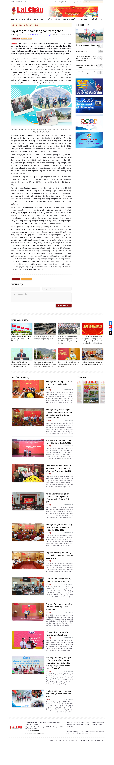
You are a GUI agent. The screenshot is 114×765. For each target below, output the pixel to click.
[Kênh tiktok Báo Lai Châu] (110, 333)
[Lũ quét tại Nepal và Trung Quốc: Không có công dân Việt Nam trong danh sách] (45, 329)
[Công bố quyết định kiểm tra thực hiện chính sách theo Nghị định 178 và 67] (69, 354)
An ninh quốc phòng (83, 19)
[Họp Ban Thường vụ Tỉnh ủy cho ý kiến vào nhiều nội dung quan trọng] (28, 560)
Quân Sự (36, 25)
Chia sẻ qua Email (27, 38)
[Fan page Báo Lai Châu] (110, 323)
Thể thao (57, 19)
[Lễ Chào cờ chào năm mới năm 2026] (89, 35)
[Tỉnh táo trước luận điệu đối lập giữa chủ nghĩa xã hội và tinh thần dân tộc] (21, 329)
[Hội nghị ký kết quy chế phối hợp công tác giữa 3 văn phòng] (28, 389)
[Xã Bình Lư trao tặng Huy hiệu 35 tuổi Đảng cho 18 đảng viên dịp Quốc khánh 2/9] (28, 501)
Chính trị (22, 19)
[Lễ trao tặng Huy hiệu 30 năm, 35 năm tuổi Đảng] (28, 640)
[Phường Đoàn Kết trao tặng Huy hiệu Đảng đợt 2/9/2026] (28, 448)
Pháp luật (94, 19)
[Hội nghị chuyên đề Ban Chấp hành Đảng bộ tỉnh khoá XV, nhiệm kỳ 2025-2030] (28, 532)
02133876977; (35, 731)
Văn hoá (36, 19)
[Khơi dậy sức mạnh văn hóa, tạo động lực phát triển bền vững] (28, 698)
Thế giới (50, 19)
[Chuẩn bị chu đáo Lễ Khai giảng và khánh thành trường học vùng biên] (92, 354)
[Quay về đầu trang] (110, 760)
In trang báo (16, 38)
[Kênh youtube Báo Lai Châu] (110, 326)
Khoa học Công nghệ (69, 19)
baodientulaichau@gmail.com (36, 733)
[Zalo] (110, 329)
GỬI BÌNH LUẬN (65, 305)
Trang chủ (14, 19)
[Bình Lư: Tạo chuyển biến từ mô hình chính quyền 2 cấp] (28, 586)
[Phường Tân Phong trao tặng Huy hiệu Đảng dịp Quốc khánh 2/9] (28, 612)
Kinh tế (43, 19)
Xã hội (29, 19)
